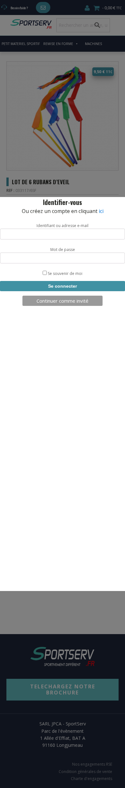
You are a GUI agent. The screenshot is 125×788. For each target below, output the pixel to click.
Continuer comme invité (62, 301)
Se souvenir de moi (64, 273)
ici (101, 211)
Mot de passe (62, 249)
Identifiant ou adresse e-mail (62, 225)
